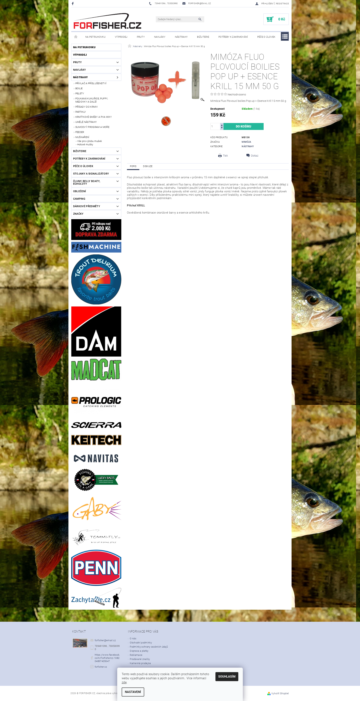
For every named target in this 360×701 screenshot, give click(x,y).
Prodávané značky (140, 659)
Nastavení (133, 692)
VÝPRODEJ (121, 36)
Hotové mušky (85, 144)
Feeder (79, 132)
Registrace (282, 3)
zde (124, 682)
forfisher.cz (101, 666)
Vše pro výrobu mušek (89, 141)
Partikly (80, 111)
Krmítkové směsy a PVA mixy (93, 116)
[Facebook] (73, 3)
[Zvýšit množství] (222, 125)
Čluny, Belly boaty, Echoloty (86, 182)
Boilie (79, 88)
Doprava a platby (139, 650)
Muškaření (82, 137)
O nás (133, 638)
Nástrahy (181, 36)
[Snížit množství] (222, 128)
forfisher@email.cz (105, 640)
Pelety (79, 93)
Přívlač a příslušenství (90, 83)
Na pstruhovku (95, 36)
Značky (78, 213)
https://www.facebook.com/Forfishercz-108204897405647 (107, 658)
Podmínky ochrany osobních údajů (149, 646)
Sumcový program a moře (92, 127)
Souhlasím (227, 676)
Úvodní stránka (76, 37)
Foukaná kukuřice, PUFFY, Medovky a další (91, 100)
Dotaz (254, 155)
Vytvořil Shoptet (280, 693)
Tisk (225, 155)
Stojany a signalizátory (91, 173)
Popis (133, 166)
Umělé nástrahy (86, 122)
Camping (79, 198)
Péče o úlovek (266, 36)
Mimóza (246, 142)
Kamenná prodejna (140, 663)
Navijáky (160, 36)
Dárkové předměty (86, 206)
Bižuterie (203, 36)
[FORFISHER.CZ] (107, 21)
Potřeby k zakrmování (233, 36)
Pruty (141, 36)
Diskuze (147, 166)
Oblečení (79, 191)
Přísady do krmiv (86, 106)
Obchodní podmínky (141, 642)
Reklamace (136, 655)
